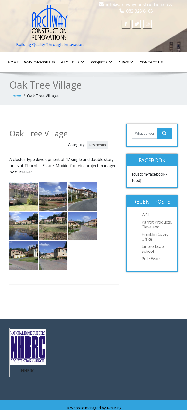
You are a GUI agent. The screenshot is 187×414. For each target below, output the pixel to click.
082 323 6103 (139, 11)
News (124, 62)
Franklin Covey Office (155, 237)
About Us (70, 62)
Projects (99, 62)
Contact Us (151, 62)
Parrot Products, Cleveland (157, 224)
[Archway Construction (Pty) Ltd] (49, 20)
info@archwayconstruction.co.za (140, 4)
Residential (98, 145)
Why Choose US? (39, 62)
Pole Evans (151, 258)
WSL (146, 214)
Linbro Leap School (153, 249)
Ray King (114, 407)
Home (13, 62)
